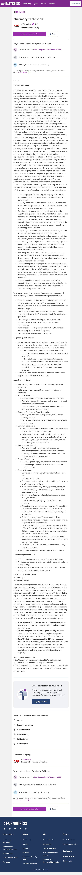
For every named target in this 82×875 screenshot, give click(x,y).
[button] (53, 34)
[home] (12, 4)
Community (26, 3)
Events (52, 3)
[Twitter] (15, 829)
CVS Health (26, 759)
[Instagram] (10, 829)
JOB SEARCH (20, 12)
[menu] (2, 2)
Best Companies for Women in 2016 (47, 50)
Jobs (36, 3)
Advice (43, 3)
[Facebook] (4, 829)
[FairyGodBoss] (15, 824)
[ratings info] (14, 71)
